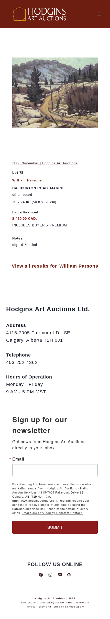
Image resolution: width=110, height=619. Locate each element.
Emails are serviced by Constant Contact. (52, 513)
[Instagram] (50, 575)
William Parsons (27, 180)
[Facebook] (41, 575)
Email (18, 459)
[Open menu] (99, 14)
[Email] (60, 575)
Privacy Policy (35, 606)
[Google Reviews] (69, 575)
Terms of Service (63, 606)
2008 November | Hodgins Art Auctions (45, 163)
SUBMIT (55, 527)
